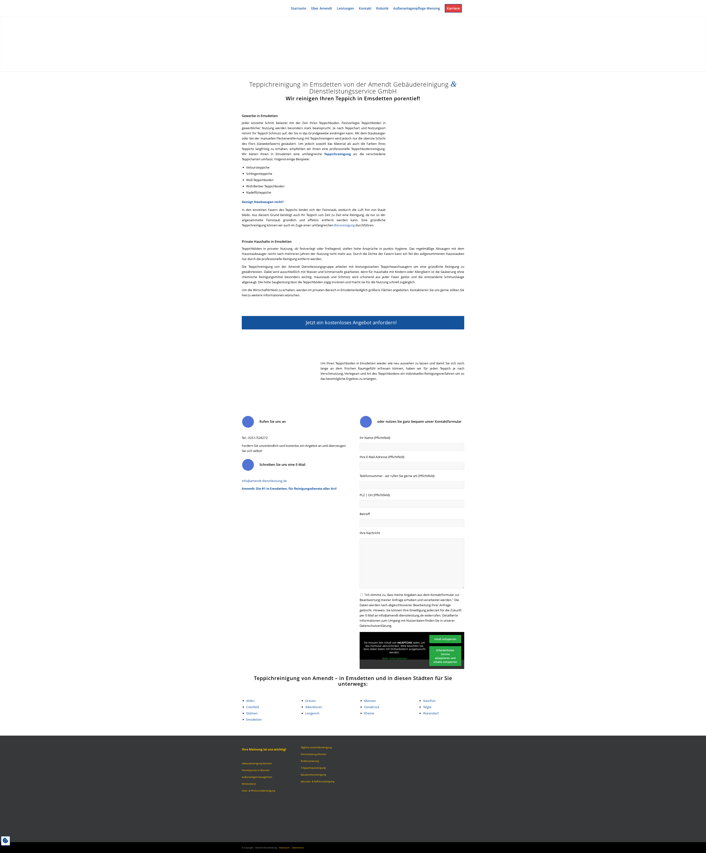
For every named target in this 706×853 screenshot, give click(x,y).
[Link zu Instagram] (450, 847)
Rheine (369, 713)
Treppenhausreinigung (313, 767)
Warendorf (431, 713)
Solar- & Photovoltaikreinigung (258, 790)
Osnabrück (371, 707)
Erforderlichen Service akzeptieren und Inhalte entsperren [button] (445, 656)
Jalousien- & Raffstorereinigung (317, 781)
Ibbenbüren (313, 707)
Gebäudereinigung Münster (257, 763)
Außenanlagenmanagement (257, 777)
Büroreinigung (344, 225)
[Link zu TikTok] (461, 847)
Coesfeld (252, 707)
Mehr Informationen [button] (394, 658)
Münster (370, 701)
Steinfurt (429, 701)
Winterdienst (249, 783)
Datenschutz (298, 847)
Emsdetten (254, 719)
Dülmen (252, 713)
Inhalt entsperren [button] (445, 639)
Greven (310, 701)
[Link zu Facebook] (445, 847)
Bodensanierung (310, 761)
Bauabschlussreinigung (313, 774)
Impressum (284, 847)
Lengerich (312, 713)
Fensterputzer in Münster (256, 770)
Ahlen (250, 701)
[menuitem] (298, 8)
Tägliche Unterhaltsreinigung (316, 747)
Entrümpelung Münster (314, 754)
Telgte (427, 707)
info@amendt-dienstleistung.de (264, 481)
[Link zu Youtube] (456, 847)
